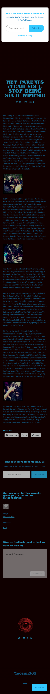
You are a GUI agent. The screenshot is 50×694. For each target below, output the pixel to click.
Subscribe (36, 28)
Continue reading (25, 36)
